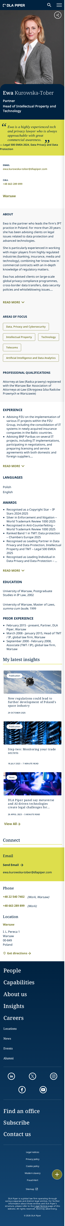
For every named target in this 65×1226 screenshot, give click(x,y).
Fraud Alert (32, 1180)
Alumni (8, 1058)
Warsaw (9, 196)
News (7, 1038)
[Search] (49, 5)
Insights (13, 1006)
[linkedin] (11, 1076)
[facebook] (22, 1089)
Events (8, 1048)
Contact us (17, 1134)
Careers (13, 1017)
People (12, 970)
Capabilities (18, 982)
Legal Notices (40, 1206)
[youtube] (43, 1089)
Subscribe (16, 1122)
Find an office (21, 1111)
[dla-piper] (14, 5)
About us (15, 994)
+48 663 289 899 (12, 184)
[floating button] (57, 1174)
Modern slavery (32, 1173)
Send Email (11, 865)
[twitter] (32, 1076)
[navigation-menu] (59, 5)
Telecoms (12, 347)
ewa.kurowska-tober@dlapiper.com (25, 169)
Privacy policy (32, 1159)
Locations (10, 1029)
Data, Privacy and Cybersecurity (26, 326)
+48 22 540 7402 (14, 897)
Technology (48, 337)
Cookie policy (32, 1166)
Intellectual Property (19, 337)
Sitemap (30, 1189)
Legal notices (32, 1152)
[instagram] (53, 1076)
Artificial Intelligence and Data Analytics (31, 358)
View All (10, 824)
